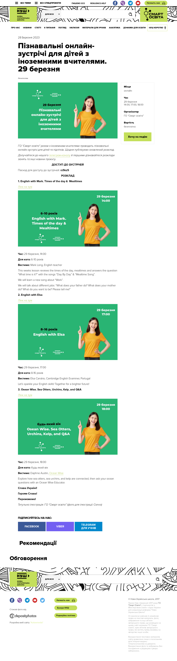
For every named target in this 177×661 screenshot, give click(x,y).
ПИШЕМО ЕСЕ (78, 3)
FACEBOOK (32, 526)
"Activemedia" (36, 622)
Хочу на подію (137, 136)
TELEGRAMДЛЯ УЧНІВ (88, 526)
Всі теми (25, 3)
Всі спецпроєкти (50, 3)
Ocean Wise (56, 473)
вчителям (23, 78)
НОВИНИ (27, 28)
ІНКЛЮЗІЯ (74, 28)
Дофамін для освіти (134, 28)
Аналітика (114, 28)
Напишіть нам (153, 3)
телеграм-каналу (59, 155)
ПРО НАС (15, 28)
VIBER (60, 526)
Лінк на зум (25, 187)
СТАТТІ (38, 28)
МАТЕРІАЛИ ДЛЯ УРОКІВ (94, 28)
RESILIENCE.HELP (98, 3)
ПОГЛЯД (62, 28)
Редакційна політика (65, 615)
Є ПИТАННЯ (49, 28)
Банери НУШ (63, 608)
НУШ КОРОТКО (156, 28)
